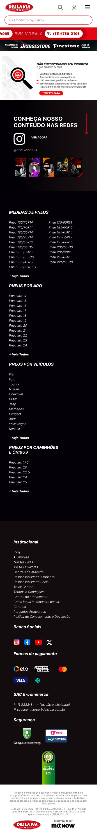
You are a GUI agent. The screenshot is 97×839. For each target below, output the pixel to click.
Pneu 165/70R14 (21, 222)
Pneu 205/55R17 (21, 252)
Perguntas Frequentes (30, 611)
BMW (13, 399)
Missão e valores (26, 567)
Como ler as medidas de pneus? (37, 602)
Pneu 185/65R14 (21, 232)
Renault (14, 429)
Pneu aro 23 (18, 340)
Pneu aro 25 (18, 482)
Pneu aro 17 (17, 310)
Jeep (12, 404)
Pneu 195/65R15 (21, 247)
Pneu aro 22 (18, 335)
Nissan (14, 389)
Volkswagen (17, 424)
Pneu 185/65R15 (60, 232)
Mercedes (16, 409)
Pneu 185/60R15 (60, 227)
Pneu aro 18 (17, 315)
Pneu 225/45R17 (21, 262)
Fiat (11, 374)
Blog (17, 552)
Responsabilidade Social (31, 582)
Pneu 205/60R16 (21, 257)
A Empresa (21, 557)
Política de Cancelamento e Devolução (42, 616)
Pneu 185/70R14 (21, 237)
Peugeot (15, 414)
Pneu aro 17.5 (18, 462)
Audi (12, 419)
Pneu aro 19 (17, 320)
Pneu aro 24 (18, 345)
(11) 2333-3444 (51, 93)
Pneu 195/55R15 (60, 237)
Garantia (20, 606)
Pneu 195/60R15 (60, 242)
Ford (12, 379)
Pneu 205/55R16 (60, 247)
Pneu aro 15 (17, 301)
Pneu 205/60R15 (60, 252)
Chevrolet (16, 394)
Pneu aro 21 (17, 330)
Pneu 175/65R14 (60, 222)
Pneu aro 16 (17, 306)
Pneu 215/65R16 (60, 257)
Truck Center (23, 587)
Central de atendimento (31, 597)
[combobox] (48, 20)
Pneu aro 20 (18, 325)
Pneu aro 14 (17, 296)
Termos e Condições (29, 592)
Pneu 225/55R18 (60, 262)
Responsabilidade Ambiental (34, 577)
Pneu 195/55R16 (21, 242)
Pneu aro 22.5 (19, 472)
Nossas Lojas (23, 562)
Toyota (14, 384)
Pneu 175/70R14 (21, 227)
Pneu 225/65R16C (22, 267)
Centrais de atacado (29, 572)
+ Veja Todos (19, 276)
